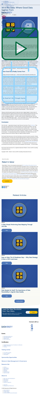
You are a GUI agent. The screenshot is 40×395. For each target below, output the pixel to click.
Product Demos (6, 371)
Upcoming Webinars (7, 337)
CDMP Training (4, 60)
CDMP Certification (7, 345)
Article (3, 222)
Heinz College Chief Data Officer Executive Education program (17, 178)
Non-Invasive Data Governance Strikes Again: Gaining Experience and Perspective (17, 174)
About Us (6, 3)
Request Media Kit (10, 7)
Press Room (6, 380)
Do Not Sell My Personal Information (10, 392)
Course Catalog (4, 19)
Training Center (6, 350)
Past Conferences (7, 339)
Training (5, 346)
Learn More (7, 181)
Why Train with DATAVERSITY (9, 378)
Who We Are (9, 5)
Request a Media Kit (7, 382)
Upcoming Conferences (8, 336)
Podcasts (5, 370)
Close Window (4, 105)
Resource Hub (5, 364)
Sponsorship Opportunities (9, 2)
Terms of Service (7, 390)
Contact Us (9, 4)
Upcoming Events (5, 104)
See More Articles (19, 301)
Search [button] (15, 14)
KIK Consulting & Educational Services (29, 165)
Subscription (6, 354)
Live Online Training (7, 352)
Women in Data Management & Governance (14, 361)
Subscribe (6, 1)
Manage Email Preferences (9, 385)
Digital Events (6, 338)
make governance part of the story (31, 141)
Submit (33, 312)
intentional (33, 125)
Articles (5, 367)
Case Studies (6, 368)
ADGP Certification (5, 27)
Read (7, 230)
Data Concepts (6, 372)
